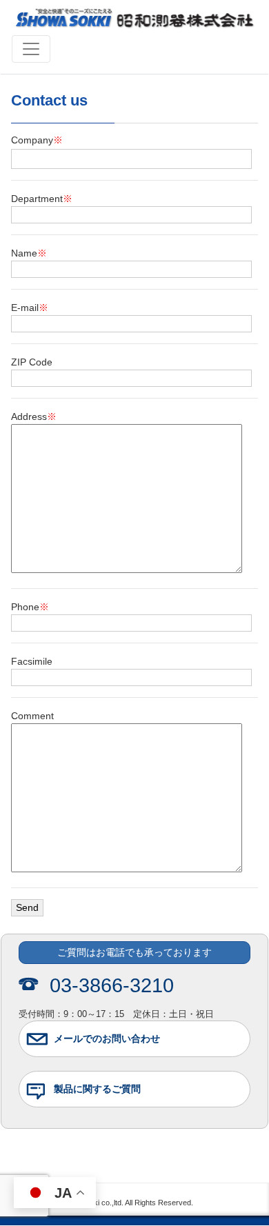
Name (29, 253)
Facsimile (31, 661)
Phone (30, 606)
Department (41, 198)
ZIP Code (31, 362)
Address (34, 416)
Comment (32, 715)
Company (37, 139)
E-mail (29, 307)
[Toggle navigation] (31, 49)
